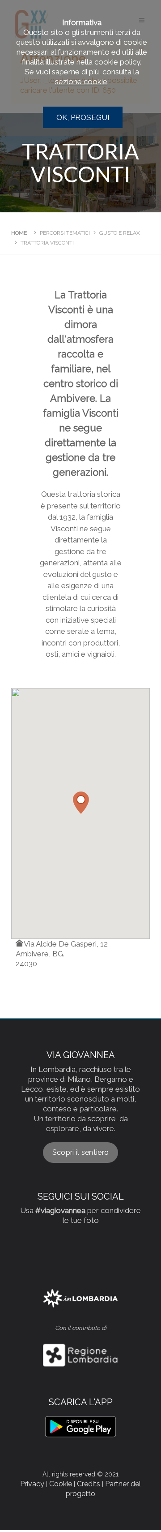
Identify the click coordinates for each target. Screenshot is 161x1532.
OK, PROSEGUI (83, 117)
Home (19, 233)
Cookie (60, 1484)
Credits (88, 1484)
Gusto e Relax (119, 233)
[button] (80, 802)
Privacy (32, 1484)
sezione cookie (81, 81)
